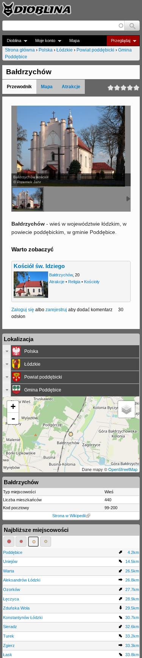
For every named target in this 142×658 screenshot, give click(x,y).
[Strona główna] (36, 9)
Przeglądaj (118, 40)
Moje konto (43, 40)
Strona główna (20, 50)
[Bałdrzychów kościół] (27, 199)
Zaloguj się (22, 309)
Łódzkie (64, 50)
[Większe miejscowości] (33, 541)
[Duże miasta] (8, 541)
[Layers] (126, 409)
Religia (74, 281)
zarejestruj (56, 309)
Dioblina (11, 40)
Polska (46, 50)
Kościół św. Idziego (39, 266)
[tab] (71, 351)
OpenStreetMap (122, 469)
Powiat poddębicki (95, 50)
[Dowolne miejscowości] (45, 541)
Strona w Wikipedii (69, 515)
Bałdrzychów (61, 275)
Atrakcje (71, 86)
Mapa (74, 40)
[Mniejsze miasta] (21, 541)
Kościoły (92, 281)
